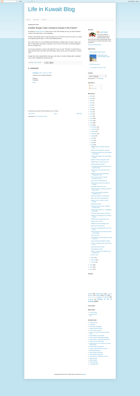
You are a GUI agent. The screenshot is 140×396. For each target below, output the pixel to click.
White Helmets (93, 360)
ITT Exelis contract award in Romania (100, 213)
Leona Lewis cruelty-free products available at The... (99, 193)
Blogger (84, 374)
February (93, 260)
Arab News (92, 324)
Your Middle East (94, 364)
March (93, 257)
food (105, 295)
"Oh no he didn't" (95, 235)
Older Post (79, 113)
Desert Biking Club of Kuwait (97, 335)
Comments (93, 88)
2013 (91, 125)
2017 (91, 116)
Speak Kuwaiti (93, 358)
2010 (91, 269)
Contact (44, 19)
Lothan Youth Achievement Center (98, 348)
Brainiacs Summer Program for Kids (100, 159)
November (94, 129)
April (92, 144)
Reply (34, 82)
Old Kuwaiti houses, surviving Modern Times (103, 56)
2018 (91, 114)
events (98, 295)
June (92, 140)
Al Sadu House (93, 322)
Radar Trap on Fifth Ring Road (99, 180)
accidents (109, 293)
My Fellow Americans (95, 350)
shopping (90, 299)
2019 (91, 111)
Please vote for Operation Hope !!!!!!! (100, 150)
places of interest (103, 297)
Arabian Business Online (96, 328)
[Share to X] (49, 63)
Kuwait (90, 293)
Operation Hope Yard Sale (98, 247)
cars (91, 295)
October (93, 131)
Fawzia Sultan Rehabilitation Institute (100, 241)
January (93, 262)
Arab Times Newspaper (96, 326)
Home (28, 19)
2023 (91, 103)
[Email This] (45, 63)
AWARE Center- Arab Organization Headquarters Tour (100, 174)
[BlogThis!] (47, 63)
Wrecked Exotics (94, 362)
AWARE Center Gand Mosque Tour (100, 223)
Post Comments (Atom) (41, 116)
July (92, 138)
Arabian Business (40, 31)
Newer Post (32, 113)
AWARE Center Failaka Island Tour (100, 219)
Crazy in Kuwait (103, 32)
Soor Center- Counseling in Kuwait (99, 356)
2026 (91, 96)
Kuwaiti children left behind (97, 346)
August (93, 136)
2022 (91, 105)
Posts (91, 85)
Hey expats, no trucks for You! (98, 67)
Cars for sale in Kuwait (95, 330)
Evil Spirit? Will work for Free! (98, 186)
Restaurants (99, 293)
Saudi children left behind (96, 354)
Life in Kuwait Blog (51, 9)
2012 (91, 265)
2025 (91, 98)
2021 (91, 107)
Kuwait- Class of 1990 (96, 221)
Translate (100, 78)
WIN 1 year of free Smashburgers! (99, 198)
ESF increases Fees (95, 64)
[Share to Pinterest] (52, 63)
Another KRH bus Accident (98, 164)
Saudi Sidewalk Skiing (97, 249)
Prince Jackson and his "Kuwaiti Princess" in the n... (99, 177)
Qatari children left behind (96, 352)
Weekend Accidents (96, 204)
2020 (91, 109)
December (94, 127)
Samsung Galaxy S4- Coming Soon (100, 196)
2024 (91, 100)
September (94, 133)
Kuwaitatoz (36, 73)
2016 (91, 118)
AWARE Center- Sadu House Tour (100, 162)
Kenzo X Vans (94, 255)
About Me (36, 19)
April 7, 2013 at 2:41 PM (45, 73)
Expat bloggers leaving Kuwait (97, 52)
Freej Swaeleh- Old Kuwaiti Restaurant (100, 339)
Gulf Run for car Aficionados (97, 341)
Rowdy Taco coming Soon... (98, 225)
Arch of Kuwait (93, 312)
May (92, 142)
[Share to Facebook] (51, 63)
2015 (91, 120)
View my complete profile (94, 44)
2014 (91, 123)
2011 (91, 267)
